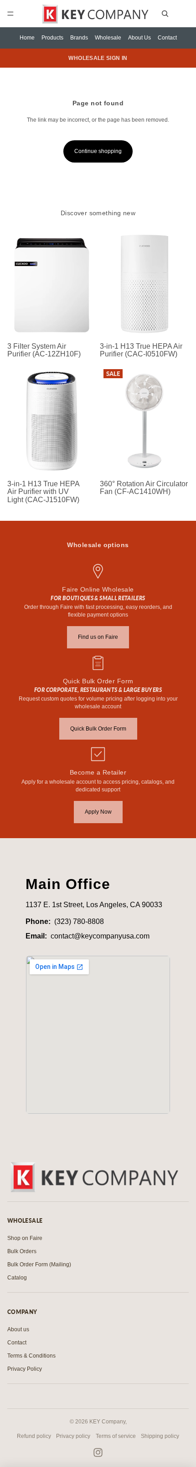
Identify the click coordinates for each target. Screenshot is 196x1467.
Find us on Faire (98, 637)
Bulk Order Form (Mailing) (39, 1264)
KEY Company (107, 1421)
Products (52, 38)
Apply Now (98, 812)
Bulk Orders (21, 1251)
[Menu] (10, 13)
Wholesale (108, 38)
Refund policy (34, 1436)
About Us (139, 38)
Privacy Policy (24, 1369)
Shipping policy (160, 1436)
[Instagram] (98, 1452)
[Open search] (165, 14)
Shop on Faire (24, 1238)
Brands (79, 38)
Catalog (17, 1277)
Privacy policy (73, 1436)
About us (18, 1329)
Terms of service (116, 1436)
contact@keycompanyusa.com (100, 936)
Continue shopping (98, 151)
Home (27, 38)
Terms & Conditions (31, 1356)
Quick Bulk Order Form (98, 729)
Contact (167, 38)
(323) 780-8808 (79, 921)
